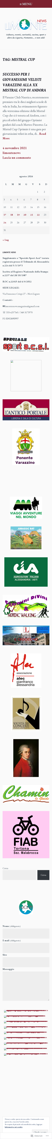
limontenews (12, 153)
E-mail (12, 940)
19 (18, 214)
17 (4, 214)
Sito (5, 954)
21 (31, 214)
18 (11, 214)
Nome (12, 926)
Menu (27, 4)
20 (25, 214)
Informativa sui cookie (14, 1127)
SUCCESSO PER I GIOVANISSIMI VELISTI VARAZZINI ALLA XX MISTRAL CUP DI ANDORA (24, 82)
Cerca (5, 868)
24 (4, 222)
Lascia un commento (17, 158)
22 (38, 214)
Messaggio (8, 969)
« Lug (6, 239)
